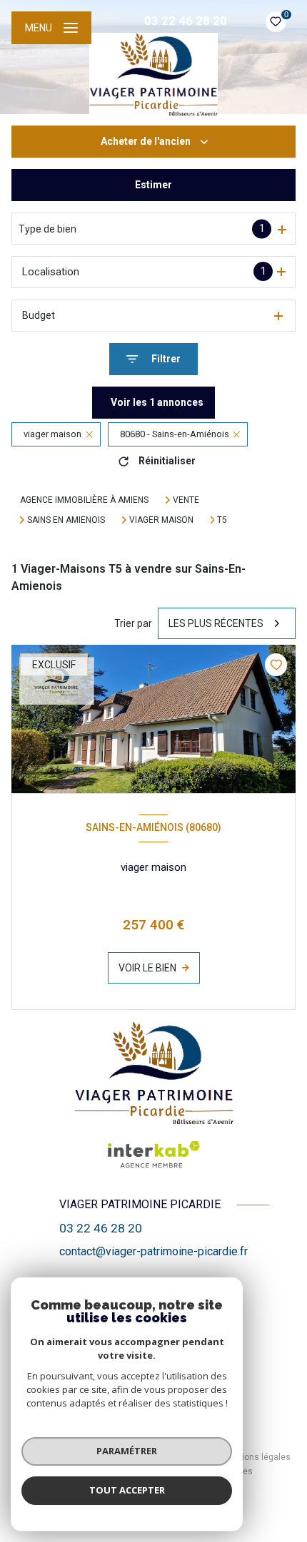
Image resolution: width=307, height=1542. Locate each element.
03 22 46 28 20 (185, 21)
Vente (186, 500)
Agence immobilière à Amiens (84, 500)
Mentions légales (256, 1457)
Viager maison (161, 520)
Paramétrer (126, 1450)
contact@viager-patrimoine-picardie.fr (153, 1251)
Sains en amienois (66, 520)
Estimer (153, 184)
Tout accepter (127, 1490)
